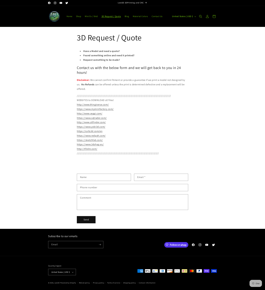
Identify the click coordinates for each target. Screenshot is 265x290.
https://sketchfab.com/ (90, 140)
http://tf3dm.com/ (87, 148)
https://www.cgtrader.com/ (92, 118)
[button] (200, 16)
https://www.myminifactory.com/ (95, 109)
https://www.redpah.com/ (91, 135)
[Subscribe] (99, 244)
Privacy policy (98, 283)
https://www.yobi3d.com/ (91, 126)
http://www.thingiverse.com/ (93, 104)
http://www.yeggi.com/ (89, 113)
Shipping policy (129, 283)
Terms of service (113, 283)
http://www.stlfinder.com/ (91, 122)
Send (86, 219)
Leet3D (57, 283)
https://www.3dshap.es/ (90, 144)
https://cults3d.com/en (89, 131)
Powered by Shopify (68, 283)
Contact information (147, 283)
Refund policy (84, 283)
